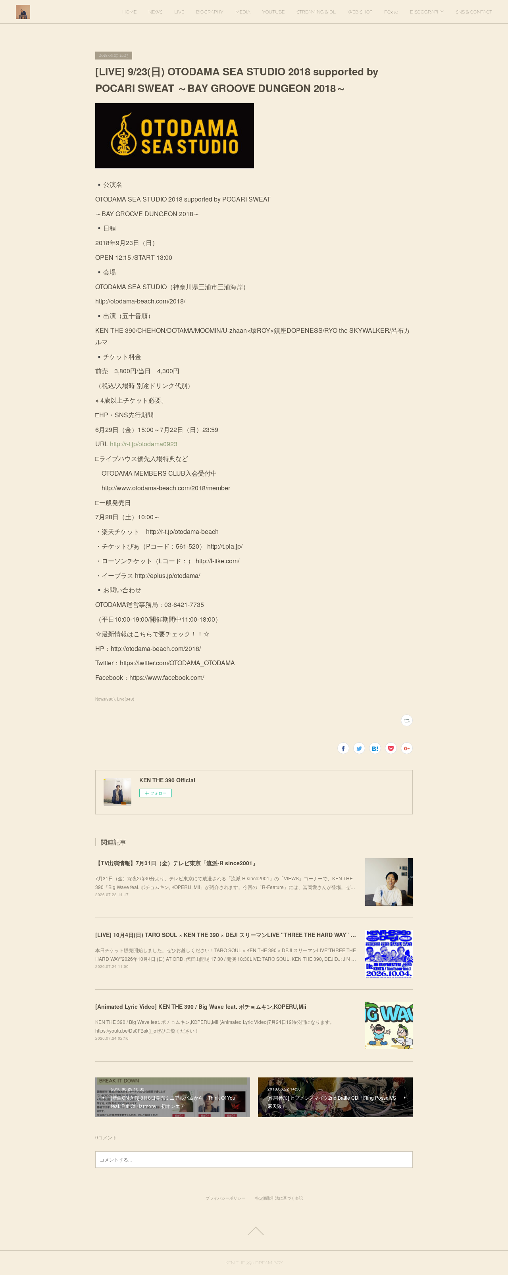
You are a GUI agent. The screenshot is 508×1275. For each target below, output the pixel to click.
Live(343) (125, 699)
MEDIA (242, 12)
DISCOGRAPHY (427, 12)
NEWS (155, 12)
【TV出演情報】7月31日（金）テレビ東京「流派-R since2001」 (176, 863)
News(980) (105, 699)
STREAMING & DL (316, 12)
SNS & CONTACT (474, 12)
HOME (129, 12)
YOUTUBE (273, 12)
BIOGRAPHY (209, 12)
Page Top (254, 1231)
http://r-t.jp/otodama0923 (143, 443)
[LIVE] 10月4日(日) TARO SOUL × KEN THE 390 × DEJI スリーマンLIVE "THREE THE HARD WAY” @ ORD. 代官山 (242, 935)
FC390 (391, 12)
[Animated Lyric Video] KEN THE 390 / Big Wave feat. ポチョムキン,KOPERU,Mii (200, 1006)
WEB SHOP (360, 12)
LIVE (179, 12)
